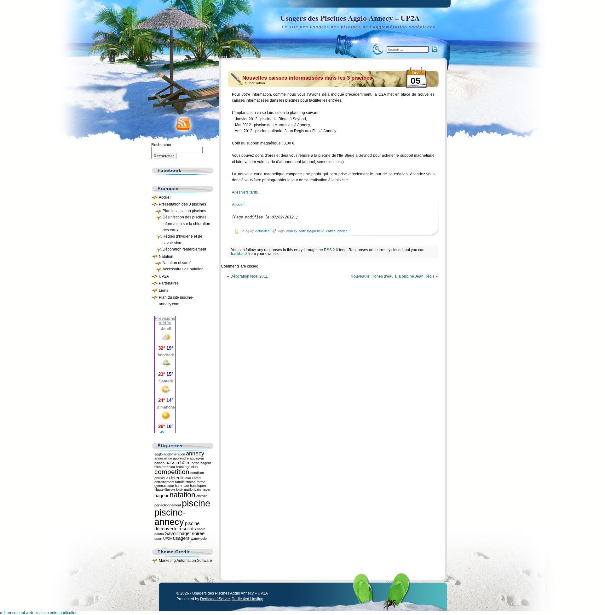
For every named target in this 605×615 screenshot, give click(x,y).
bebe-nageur (201, 463)
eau (188, 478)
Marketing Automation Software (185, 560)
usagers (181, 538)
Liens (163, 290)
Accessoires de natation (183, 269)
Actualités (262, 231)
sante (201, 529)
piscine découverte (176, 526)
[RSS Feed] (181, 122)
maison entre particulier (56, 613)
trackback (239, 253)
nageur (161, 495)
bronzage (183, 467)
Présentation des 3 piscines (182, 204)
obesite (201, 496)
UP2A (164, 276)
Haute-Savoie (164, 489)
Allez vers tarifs (245, 192)
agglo (158, 454)
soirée (198, 533)
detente (176, 477)
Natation (166, 256)
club (194, 467)
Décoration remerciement (184, 249)
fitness (191, 482)
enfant (196, 478)
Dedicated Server (215, 599)
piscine (342, 231)
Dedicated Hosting (247, 599)
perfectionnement (167, 505)
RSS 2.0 (331, 250)
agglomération (174, 454)
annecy (291, 231)
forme (201, 482)
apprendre (181, 458)
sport (158, 538)
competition (171, 471)
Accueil (165, 197)
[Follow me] (435, 49)
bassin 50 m (178, 462)
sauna (159, 534)
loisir (179, 489)
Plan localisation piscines (184, 211)
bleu (172, 467)
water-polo (199, 538)
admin (260, 83)
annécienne (163, 458)
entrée (331, 231)
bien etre (161, 467)
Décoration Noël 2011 (249, 276)
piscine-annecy (170, 517)
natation (182, 495)
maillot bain (192, 489)
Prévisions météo (165, 320)
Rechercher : (162, 145)
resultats (187, 528)
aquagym (197, 458)
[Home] (302, 23)
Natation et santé (177, 263)
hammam (182, 486)
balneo (159, 463)
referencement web (16, 613)
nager (206, 489)
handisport (198, 486)
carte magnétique (311, 231)
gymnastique (164, 486)
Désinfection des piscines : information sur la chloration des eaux (186, 223)
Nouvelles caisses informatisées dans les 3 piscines (307, 78)
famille (180, 482)
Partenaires (169, 283)
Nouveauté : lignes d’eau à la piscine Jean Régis (393, 276)
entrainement (164, 482)
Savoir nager (178, 533)
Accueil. (238, 204)
